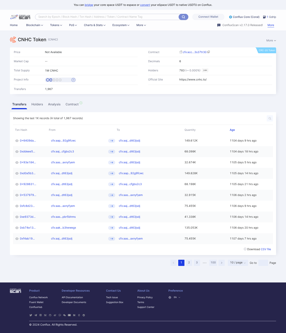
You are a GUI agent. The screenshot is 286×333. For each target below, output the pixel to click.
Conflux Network (38, 297)
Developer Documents (74, 302)
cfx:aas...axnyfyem (63, 162)
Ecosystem (119, 25)
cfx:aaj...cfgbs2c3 (62, 151)
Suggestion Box (114, 302)
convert (145, 5)
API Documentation (72, 297)
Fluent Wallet (36, 302)
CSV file (266, 249)
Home (14, 25)
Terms (140, 302)
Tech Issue (112, 297)
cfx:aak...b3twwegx (63, 227)
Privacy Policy (145, 297)
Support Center (145, 307)
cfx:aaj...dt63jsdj (129, 140)
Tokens (54, 25)
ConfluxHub (35, 307)
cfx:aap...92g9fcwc (63, 140)
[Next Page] (221, 263)
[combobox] (107, 17)
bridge (89, 5)
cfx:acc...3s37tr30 (195, 52)
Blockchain (33, 25)
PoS (71, 25)
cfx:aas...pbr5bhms (63, 217)
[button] (19, 104)
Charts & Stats (93, 25)
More (139, 25)
